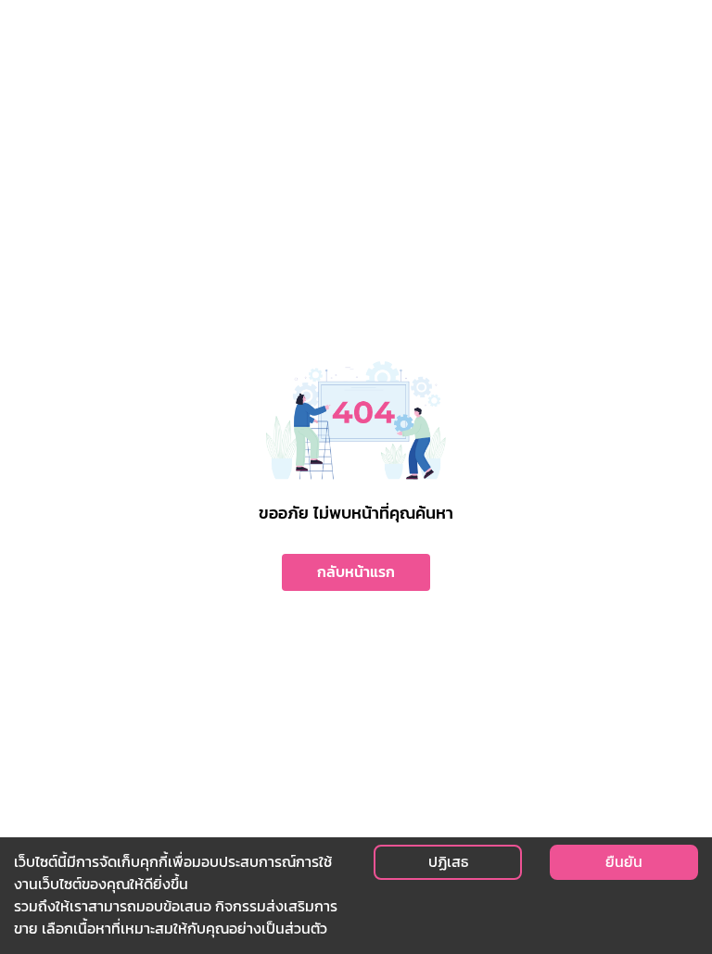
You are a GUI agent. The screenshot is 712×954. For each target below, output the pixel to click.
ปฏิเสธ (448, 862)
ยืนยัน (623, 862)
